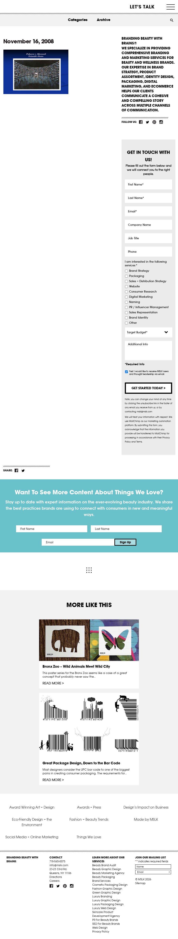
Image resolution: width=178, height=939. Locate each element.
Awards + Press (89, 807)
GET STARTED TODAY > (148, 388)
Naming (134, 302)
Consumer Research (143, 291)
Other (133, 323)
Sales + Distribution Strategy (147, 281)
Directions (55, 877)
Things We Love (89, 837)
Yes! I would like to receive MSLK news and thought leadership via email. (148, 373)
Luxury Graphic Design (106, 900)
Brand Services (101, 880)
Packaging (136, 276)
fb (141, 122)
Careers (54, 880)
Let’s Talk (142, 7)
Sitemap (140, 883)
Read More (52, 683)
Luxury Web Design (104, 908)
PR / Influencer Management (149, 307)
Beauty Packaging (103, 877)
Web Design (99, 927)
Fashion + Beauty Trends (88, 819)
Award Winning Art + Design (31, 807)
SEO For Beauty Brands (106, 923)
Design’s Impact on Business (146, 807)
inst (161, 122)
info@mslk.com (58, 865)
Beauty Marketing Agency (108, 873)
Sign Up (125, 542)
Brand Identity (138, 317)
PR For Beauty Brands (105, 919)
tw (148, 122)
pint (154, 122)
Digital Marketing (141, 297)
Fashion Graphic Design (107, 888)
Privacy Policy (100, 931)
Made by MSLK (146, 819)
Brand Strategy (139, 271)
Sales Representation (143, 312)
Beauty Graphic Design (106, 869)
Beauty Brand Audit (104, 865)
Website (134, 286)
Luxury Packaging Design (108, 904)
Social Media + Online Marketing (31, 837)
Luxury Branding (102, 896)
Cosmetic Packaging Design (109, 884)
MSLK (19, 6)
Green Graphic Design (106, 892)
